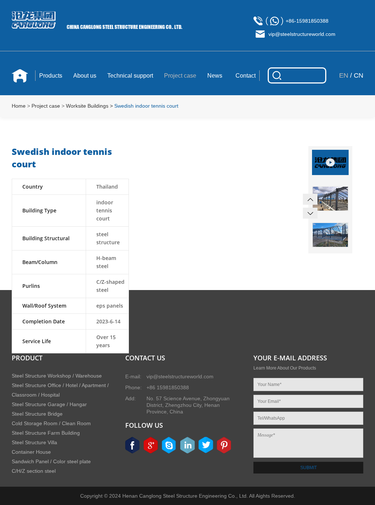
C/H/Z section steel (34, 471)
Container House (31, 452)
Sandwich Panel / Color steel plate (51, 461)
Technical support (130, 76)
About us (84, 76)
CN (358, 75)
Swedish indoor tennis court (146, 106)
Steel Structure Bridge (37, 414)
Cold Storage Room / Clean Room (51, 423)
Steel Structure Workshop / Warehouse (57, 376)
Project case (180, 76)
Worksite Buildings (87, 106)
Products (50, 76)
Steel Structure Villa (34, 442)
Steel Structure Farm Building (46, 433)
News (214, 76)
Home (19, 106)
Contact (245, 76)
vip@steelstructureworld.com (301, 34)
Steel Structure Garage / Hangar (49, 404)
